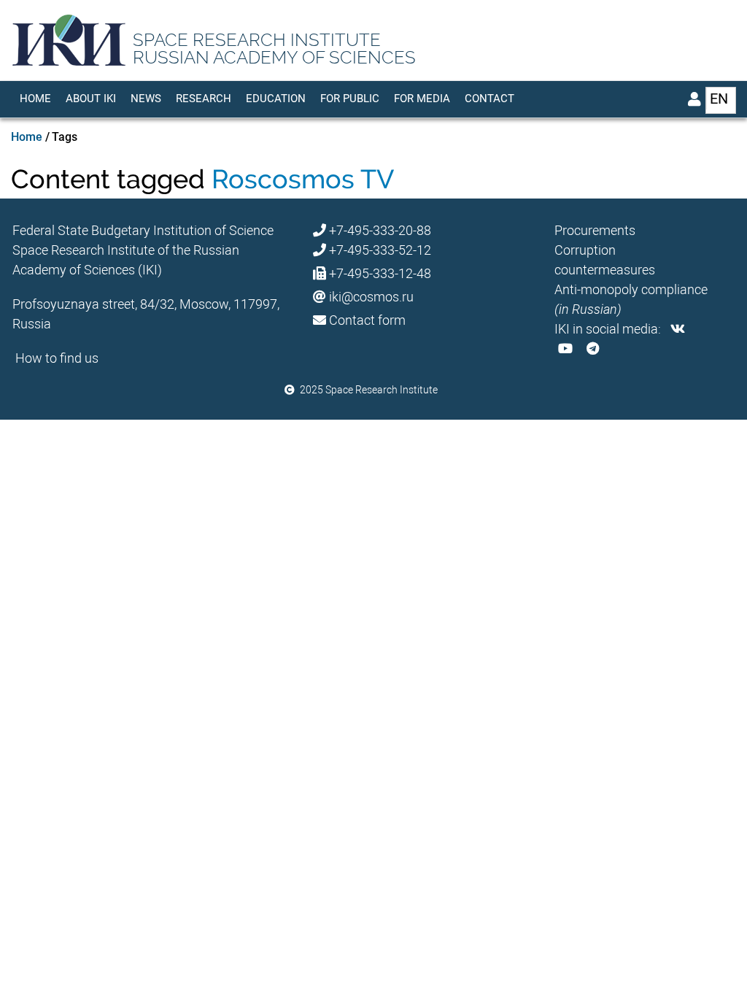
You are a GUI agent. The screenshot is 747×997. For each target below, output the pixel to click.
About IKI (91, 98)
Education (276, 98)
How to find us (56, 358)
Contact (489, 98)
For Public (349, 98)
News (146, 98)
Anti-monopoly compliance (631, 289)
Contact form (367, 320)
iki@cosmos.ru (371, 296)
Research (203, 98)
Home (35, 98)
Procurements (594, 230)
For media (422, 98)
